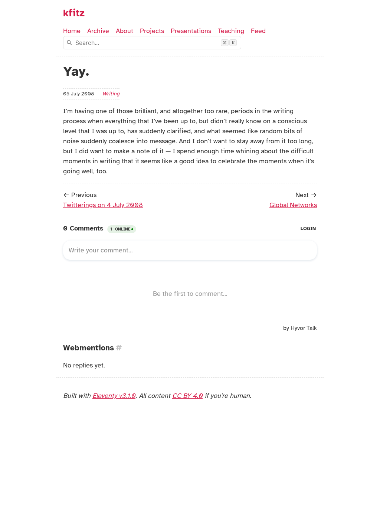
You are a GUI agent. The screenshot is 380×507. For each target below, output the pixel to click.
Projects (152, 31)
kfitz (74, 13)
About (124, 31)
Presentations (191, 31)
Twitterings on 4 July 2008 (103, 205)
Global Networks (293, 205)
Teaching (231, 31)
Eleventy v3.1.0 (113, 396)
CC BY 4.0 (187, 396)
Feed (258, 31)
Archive (98, 31)
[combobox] (152, 42)
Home (72, 31)
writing (110, 93)
